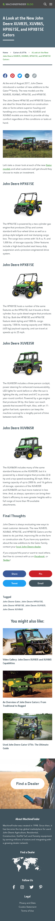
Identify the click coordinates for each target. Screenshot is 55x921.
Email (40, 583)
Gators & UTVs (20, 52)
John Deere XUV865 (13, 609)
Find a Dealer (27, 783)
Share (14, 573)
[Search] (45, 4)
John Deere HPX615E (32, 601)
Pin (40, 573)
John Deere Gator (11, 601)
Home (5, 52)
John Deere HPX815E (13, 605)
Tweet (14, 583)
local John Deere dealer (28, 546)
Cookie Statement (27, 906)
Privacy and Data (27, 903)
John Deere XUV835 (35, 605)
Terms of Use (27, 910)
